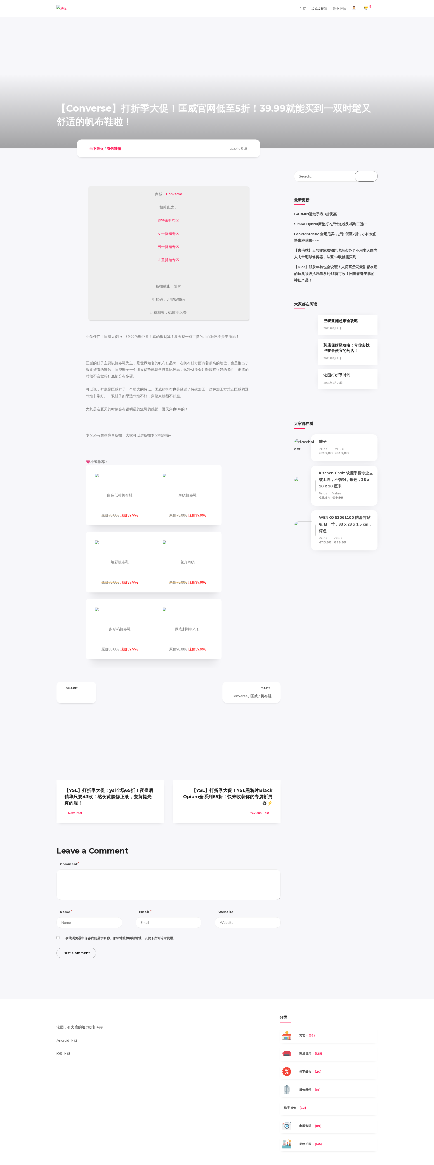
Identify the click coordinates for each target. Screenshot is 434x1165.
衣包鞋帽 (114, 148)
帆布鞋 (266, 696)
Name (65, 912)
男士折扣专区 (168, 247)
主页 (302, 8)
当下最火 (96, 148)
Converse (174, 194)
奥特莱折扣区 (168, 220)
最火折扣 (339, 8)
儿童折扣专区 (168, 260)
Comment (69, 864)
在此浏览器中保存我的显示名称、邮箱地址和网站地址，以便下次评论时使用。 (121, 938)
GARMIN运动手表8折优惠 (315, 214)
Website (226, 912)
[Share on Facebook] (67, 696)
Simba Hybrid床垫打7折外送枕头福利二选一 (330, 224)
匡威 (254, 696)
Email (145, 912)
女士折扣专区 (168, 234)
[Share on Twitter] (76, 696)
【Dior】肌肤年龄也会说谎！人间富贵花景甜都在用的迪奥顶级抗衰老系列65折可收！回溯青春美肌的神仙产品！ (335, 273)
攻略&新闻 (319, 8)
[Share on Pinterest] (85, 696)
